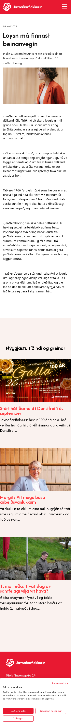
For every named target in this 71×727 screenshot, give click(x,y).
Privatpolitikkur (60, 683)
